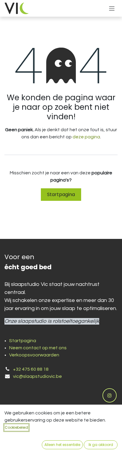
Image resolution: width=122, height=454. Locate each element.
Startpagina (61, 194)
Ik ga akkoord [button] (101, 444)
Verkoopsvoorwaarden (34, 355)
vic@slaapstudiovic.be (37, 376)
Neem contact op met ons (38, 347)
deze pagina (86, 136)
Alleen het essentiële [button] (62, 444)
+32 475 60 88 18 (31, 369)
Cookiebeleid (16, 427)
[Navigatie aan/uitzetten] (112, 8)
